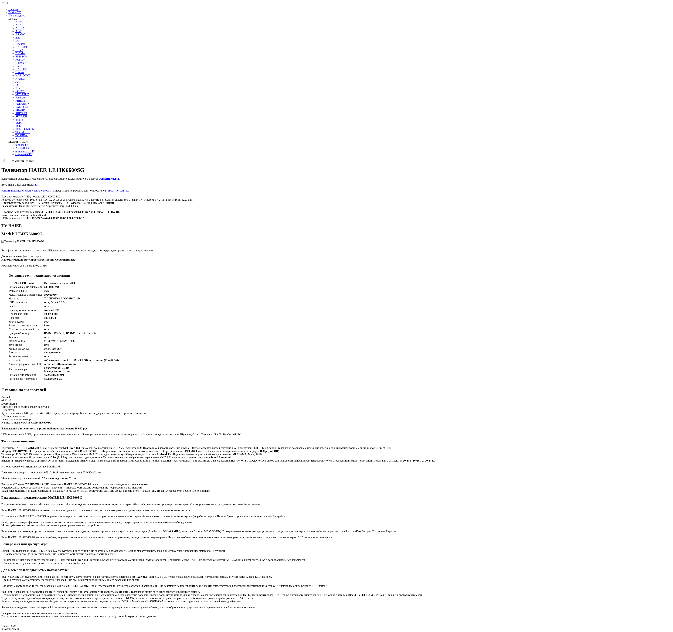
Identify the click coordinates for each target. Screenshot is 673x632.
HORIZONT (22, 75)
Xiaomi (19, 138)
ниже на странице (117, 190)
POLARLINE (23, 103)
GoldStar (20, 62)
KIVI (18, 88)
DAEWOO (21, 47)
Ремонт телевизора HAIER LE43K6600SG (26, 190)
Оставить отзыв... (109, 178)
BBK (18, 37)
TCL (18, 125)
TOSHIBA (21, 135)
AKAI (19, 24)
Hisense (19, 72)
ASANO (20, 34)
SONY (19, 119)
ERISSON (21, 56)
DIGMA (20, 53)
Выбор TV (14, 12)
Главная (13, 9)
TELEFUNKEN (24, 129)
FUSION (20, 59)
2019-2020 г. (22, 147)
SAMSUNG (22, 106)
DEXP (19, 50)
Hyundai (20, 78)
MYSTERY (22, 94)
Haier (18, 65)
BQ (17, 40)
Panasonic (21, 97)
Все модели (22, 160)
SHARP (20, 110)
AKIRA (20, 28)
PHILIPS (20, 100)
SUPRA (20, 122)
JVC (18, 81)
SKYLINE (21, 116)
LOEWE (20, 91)
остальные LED (24, 151)
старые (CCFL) (24, 154)
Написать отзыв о (26, 422)
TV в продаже (16, 15)
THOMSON (22, 132)
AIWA (19, 21)
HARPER (21, 69)
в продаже (21, 144)
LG (17, 84)
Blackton (20, 43)
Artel (18, 31)
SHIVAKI (21, 113)
